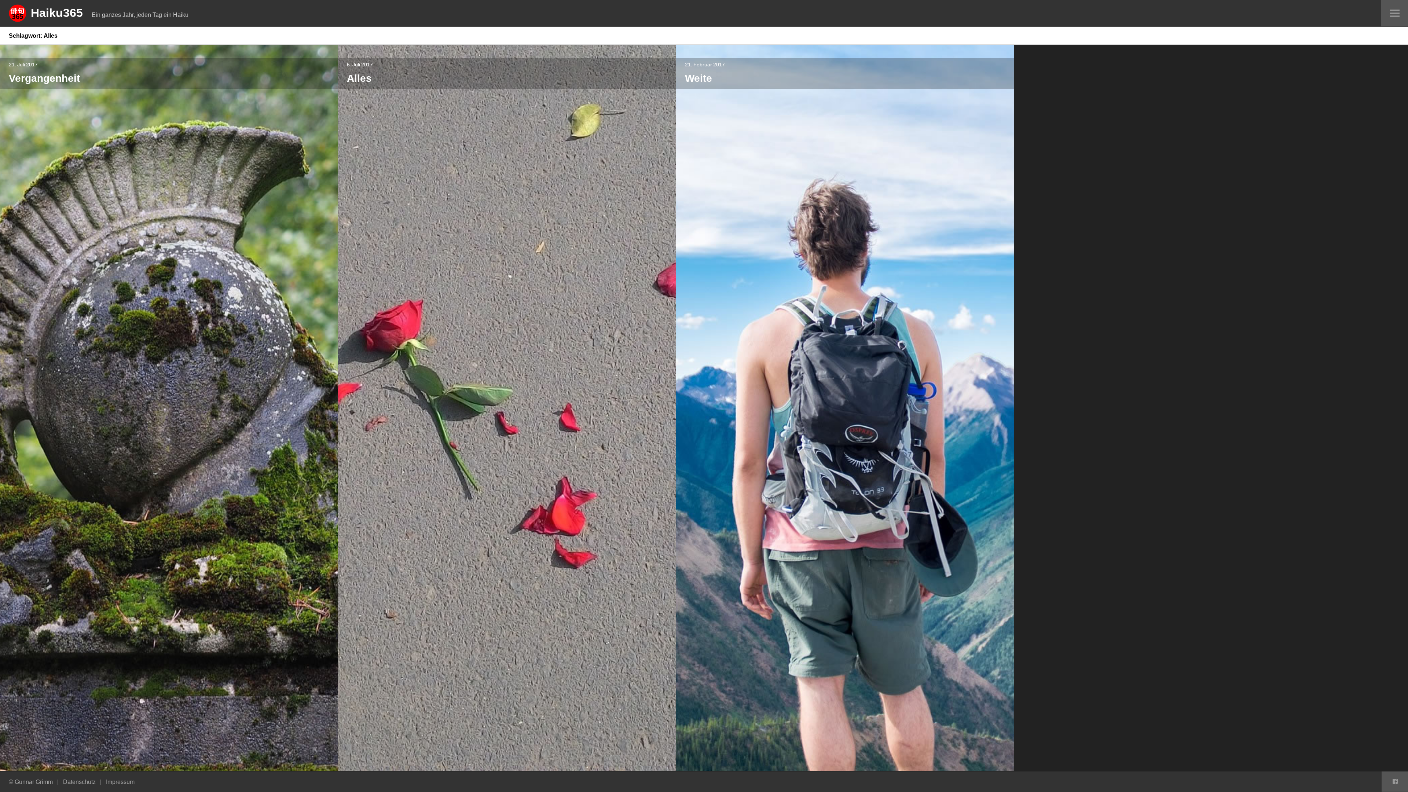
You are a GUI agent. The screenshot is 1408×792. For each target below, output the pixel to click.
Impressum (120, 781)
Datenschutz (79, 781)
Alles (359, 78)
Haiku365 (57, 12)
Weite (698, 78)
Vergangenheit (44, 78)
